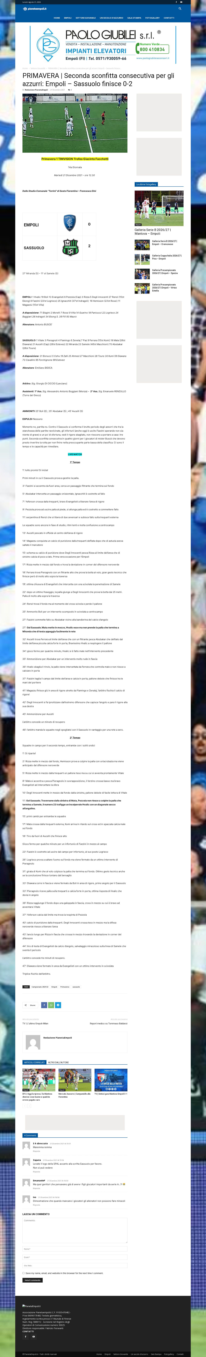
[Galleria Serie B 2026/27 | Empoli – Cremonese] (142, 245)
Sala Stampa (134, 17)
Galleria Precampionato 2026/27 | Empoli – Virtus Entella (164, 287)
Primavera (64, 987)
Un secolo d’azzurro (111, 17)
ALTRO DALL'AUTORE (58, 1062)
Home (57, 17)
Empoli (67, 17)
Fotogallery (152, 17)
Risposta (36, 1151)
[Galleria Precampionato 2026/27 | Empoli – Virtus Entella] (142, 288)
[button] (180, 9)
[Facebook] (176, 2)
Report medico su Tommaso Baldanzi (108, 1023)
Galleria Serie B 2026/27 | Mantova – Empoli (153, 231)
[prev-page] (24, 1106)
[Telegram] (58, 1005)
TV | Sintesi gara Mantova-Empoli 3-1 (111, 1094)
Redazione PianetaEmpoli (36, 90)
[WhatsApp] (51, 1005)
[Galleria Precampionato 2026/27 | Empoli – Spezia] (142, 274)
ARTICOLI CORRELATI (34, 1062)
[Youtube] (181, 2)
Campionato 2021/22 (40, 987)
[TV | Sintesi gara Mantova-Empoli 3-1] (111, 1080)
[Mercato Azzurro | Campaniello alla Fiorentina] (75, 1080)
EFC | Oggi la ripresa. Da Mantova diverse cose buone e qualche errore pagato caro (37, 1097)
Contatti (169, 17)
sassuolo (76, 987)
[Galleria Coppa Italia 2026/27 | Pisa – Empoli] (142, 259)
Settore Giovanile (86, 17)
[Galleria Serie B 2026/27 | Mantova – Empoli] (159, 208)
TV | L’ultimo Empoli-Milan (35, 1023)
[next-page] (29, 1106)
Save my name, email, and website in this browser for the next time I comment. (64, 1273)
